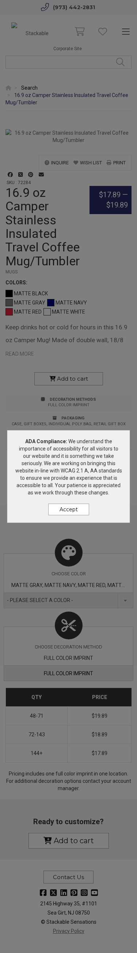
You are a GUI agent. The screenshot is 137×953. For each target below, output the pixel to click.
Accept (69, 509)
